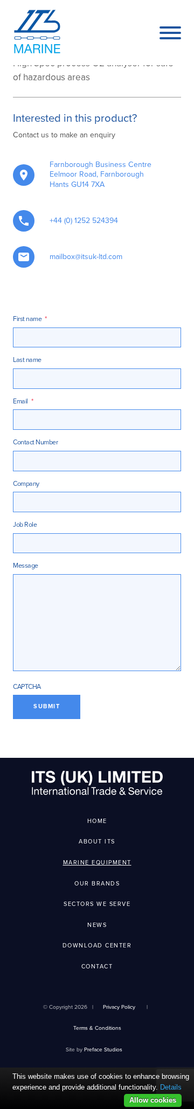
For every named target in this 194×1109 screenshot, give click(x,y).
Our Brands (97, 883)
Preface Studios (103, 1050)
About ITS (97, 841)
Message (25, 566)
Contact (97, 966)
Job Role (25, 525)
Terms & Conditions (97, 1028)
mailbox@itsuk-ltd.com (86, 256)
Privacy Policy (119, 1007)
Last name (27, 360)
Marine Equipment (97, 862)
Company (26, 484)
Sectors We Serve (97, 904)
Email (23, 401)
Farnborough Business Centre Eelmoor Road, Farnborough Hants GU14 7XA (100, 175)
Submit (46, 706)
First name (30, 319)
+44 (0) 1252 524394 (84, 220)
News (97, 925)
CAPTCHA (27, 687)
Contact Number (35, 442)
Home (97, 821)
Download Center (97, 945)
